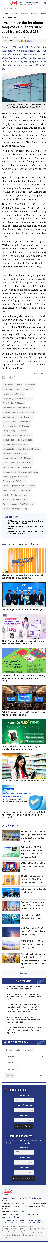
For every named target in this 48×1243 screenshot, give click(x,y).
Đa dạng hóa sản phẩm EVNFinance (18, 504)
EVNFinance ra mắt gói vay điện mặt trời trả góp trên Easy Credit (24, 522)
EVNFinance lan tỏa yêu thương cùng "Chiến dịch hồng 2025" (24, 533)
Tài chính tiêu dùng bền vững (15, 509)
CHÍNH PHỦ (22, 1221)
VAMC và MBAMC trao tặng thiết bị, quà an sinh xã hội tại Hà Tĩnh (33, 866)
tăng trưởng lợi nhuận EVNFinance (17, 398)
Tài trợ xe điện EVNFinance (14, 481)
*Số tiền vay (24, 1147)
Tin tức (19, 385)
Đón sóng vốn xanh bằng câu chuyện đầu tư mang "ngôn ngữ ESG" (24, 987)
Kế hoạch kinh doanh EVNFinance (17, 458)
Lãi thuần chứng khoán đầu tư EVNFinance (21, 449)
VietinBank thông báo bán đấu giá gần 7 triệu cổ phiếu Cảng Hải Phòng (33, 931)
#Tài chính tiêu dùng (24, 544)
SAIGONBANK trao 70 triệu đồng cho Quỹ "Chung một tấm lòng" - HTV (33, 944)
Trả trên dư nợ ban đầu (32, 1142)
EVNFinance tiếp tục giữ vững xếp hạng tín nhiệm (24, 527)
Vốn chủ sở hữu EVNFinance (15, 454)
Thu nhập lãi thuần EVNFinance (16, 426)
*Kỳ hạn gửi (24, 1115)
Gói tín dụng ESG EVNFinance (15, 476)
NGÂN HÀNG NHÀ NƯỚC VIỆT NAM (10, 1221)
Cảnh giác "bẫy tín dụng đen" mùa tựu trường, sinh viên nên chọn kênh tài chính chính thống (24, 678)
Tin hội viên (30, 385)
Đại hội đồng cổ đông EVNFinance (18, 463)
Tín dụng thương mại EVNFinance (17, 435)
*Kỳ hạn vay (24, 1167)
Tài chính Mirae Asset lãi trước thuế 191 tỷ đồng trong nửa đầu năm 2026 (32, 879)
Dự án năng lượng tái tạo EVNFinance (19, 486)
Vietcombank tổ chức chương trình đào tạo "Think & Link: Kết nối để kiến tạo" (24, 996)
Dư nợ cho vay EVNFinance (14, 431)
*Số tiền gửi (24, 1095)
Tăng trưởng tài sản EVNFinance (17, 467)
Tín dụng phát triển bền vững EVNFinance (20, 472)
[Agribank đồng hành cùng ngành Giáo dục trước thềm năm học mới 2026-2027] (11, 906)
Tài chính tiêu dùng (10, 18)
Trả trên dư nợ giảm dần (13, 1142)
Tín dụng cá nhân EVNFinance (15, 444)
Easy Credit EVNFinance (13, 403)
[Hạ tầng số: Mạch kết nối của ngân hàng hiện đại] (11, 919)
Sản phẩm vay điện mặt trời (15, 499)
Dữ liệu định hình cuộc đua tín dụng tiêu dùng (24, 781)
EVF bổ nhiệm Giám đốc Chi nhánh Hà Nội (22, 609)
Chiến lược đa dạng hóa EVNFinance (18, 412)
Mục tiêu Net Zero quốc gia (15, 495)
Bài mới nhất (9, 825)
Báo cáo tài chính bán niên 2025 (16, 408)
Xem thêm (24, 973)
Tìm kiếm (10, 1075)
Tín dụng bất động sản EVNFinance (18, 440)
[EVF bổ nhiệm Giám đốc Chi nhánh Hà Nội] (11, 893)
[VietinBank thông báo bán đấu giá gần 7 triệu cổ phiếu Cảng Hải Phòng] (11, 932)
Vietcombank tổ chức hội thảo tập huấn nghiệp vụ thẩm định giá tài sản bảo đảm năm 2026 (23, 1019)
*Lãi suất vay (24, 1157)
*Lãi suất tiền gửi (24, 1105)
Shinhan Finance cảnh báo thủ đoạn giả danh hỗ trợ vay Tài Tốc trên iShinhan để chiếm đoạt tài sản (23, 815)
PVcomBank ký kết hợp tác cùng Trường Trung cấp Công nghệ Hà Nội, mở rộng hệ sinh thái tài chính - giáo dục (33, 960)
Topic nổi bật (8, 389)
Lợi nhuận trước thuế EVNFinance (17, 417)
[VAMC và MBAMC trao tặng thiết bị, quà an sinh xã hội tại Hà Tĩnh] (11, 867)
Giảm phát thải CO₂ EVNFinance (16, 490)
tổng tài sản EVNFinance (13, 394)
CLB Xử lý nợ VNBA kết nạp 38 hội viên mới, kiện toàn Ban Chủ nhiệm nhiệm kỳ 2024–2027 (24, 1030)
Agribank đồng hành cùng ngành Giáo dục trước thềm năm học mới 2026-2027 (33, 905)
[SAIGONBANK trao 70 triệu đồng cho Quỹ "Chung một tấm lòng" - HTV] (11, 945)
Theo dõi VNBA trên (10, 41)
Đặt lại (39, 1075)
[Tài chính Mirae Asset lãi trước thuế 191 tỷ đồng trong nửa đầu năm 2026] (11, 880)
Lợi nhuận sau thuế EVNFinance (16, 421)
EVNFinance (41, 373)
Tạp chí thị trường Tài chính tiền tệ (36, 1221)
